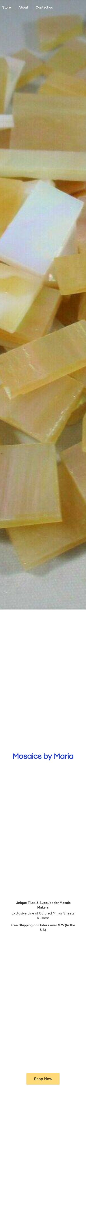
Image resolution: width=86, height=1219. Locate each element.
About (23, 7)
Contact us (44, 7)
